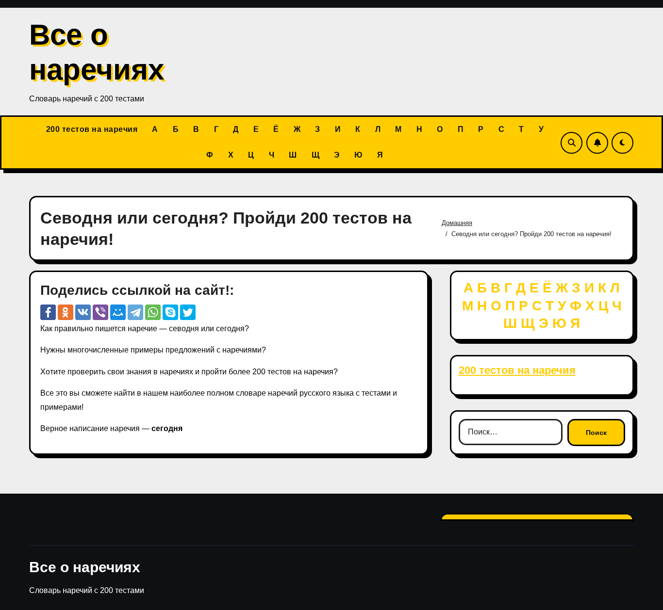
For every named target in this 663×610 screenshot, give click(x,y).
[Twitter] (188, 312)
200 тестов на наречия (92, 129)
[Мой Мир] (118, 312)
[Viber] (100, 312)
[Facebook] (48, 312)
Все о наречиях (84, 567)
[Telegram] (135, 312)
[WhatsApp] (153, 312)
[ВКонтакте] (83, 312)
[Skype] (170, 312)
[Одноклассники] (65, 312)
